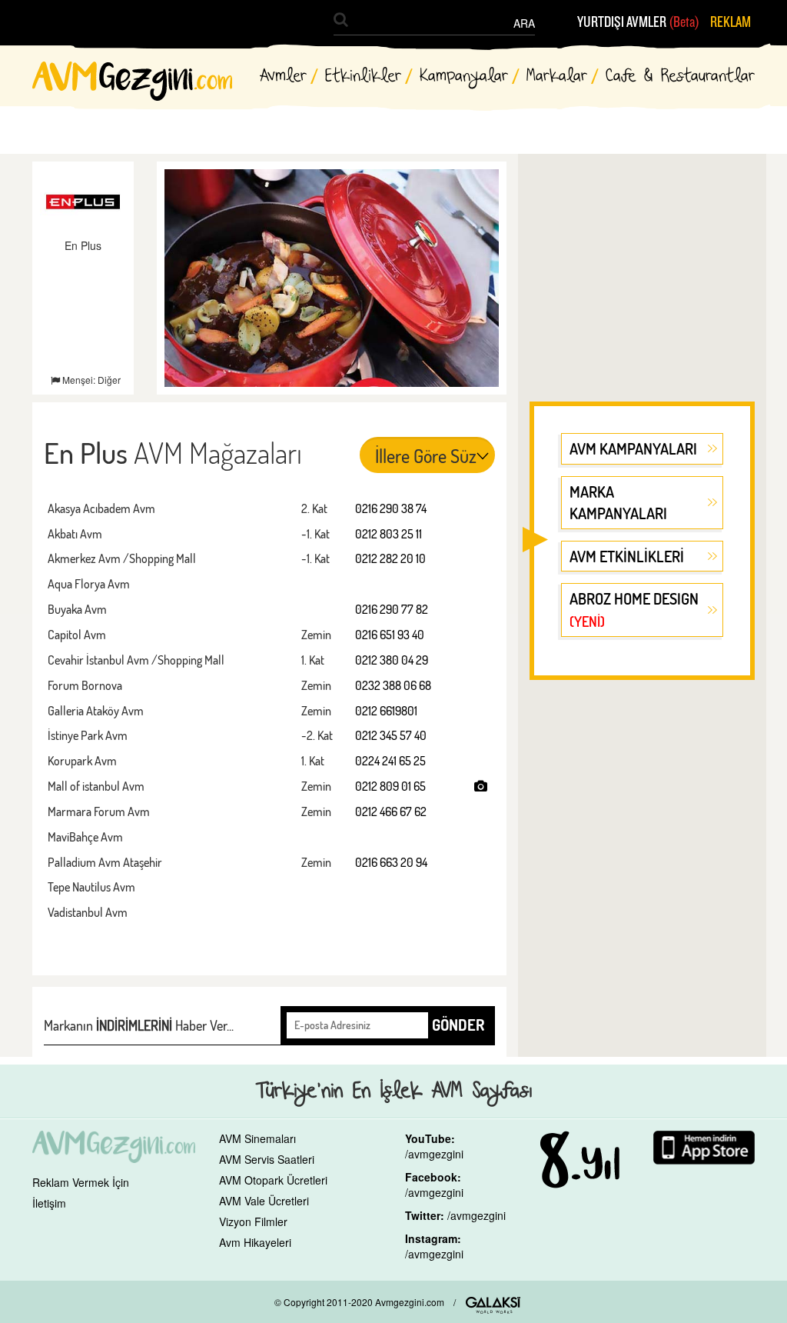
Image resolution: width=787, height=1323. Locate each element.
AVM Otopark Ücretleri (273, 1180)
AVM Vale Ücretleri (264, 1200)
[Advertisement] (642, 272)
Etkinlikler (363, 76)
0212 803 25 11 (388, 534)
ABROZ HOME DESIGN (634, 609)
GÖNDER (458, 1025)
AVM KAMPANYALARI (633, 448)
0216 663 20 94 (391, 862)
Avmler (283, 76)
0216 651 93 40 (389, 634)
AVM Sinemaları (257, 1138)
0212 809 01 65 (390, 786)
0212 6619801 (386, 710)
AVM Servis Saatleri (266, 1159)
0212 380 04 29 (391, 660)
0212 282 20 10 (390, 558)
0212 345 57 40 (391, 735)
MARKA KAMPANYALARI (618, 503)
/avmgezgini (434, 1153)
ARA (524, 23)
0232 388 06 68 (393, 685)
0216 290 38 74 (391, 508)
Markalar (556, 76)
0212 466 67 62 (391, 811)
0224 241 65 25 (390, 760)
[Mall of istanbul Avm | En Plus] (480, 786)
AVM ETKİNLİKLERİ (626, 556)
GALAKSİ (493, 1305)
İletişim (49, 1203)
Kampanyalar (464, 76)
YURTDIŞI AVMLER (638, 22)
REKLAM (730, 22)
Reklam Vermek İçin (80, 1182)
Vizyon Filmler (253, 1221)
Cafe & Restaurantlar (680, 76)
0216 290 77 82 (391, 609)
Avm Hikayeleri (255, 1242)
